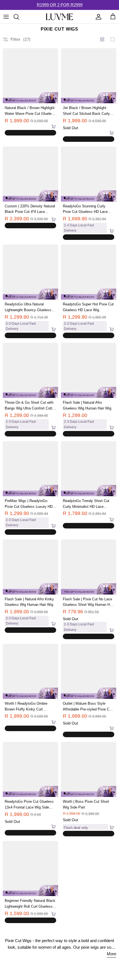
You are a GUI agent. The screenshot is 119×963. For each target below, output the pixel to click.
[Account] (97, 17)
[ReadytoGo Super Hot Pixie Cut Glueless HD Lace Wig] (88, 272)
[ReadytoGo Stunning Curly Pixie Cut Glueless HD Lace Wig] (88, 174)
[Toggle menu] (6, 17)
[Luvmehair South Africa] (59, 16)
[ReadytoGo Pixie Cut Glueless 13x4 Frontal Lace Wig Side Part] (30, 769)
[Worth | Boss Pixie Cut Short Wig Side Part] (88, 769)
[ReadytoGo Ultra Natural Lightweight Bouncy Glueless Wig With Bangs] (30, 272)
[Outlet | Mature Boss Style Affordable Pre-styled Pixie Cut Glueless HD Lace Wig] (88, 671)
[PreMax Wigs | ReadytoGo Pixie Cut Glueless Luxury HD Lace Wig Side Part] (30, 468)
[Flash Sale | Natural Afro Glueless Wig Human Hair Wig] (88, 370)
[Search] (19, 17)
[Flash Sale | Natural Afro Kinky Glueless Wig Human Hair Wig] (30, 567)
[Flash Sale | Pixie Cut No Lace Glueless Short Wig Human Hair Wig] (88, 567)
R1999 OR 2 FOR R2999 (59, 4)
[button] (12, 127)
